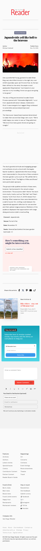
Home (5, 527)
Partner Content (8, 474)
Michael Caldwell (8, 48)
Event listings (25, 466)
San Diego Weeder (9, 519)
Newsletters (24, 488)
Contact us (28, 527)
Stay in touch (25, 485)
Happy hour (7, 500)
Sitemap (19, 530)
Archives (6, 457)
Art (21, 457)
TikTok (24, 505)
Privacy (25, 530)
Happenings (24, 454)
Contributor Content (10, 471)
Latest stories (7, 463)
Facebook (25, 497)
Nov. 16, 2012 (34, 48)
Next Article (24, 299)
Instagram (25, 502)
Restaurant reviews (9, 505)
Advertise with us (9, 530)
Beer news (6, 491)
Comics (5, 469)
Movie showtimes (26, 469)
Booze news (7, 494)
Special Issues (7, 466)
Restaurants (7, 502)
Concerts (23, 460)
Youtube (25, 508)
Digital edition (18, 533)
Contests (23, 463)
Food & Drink (7, 485)
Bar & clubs (7, 488)
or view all (9, 253)
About (10, 527)
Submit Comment (23, 383)
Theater (23, 471)
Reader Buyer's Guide (10, 477)
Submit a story (25, 494)
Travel (22, 474)
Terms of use (7, 533)
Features (6, 454)
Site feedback (25, 491)
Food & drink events (10, 497)
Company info (7, 516)
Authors (5, 460)
